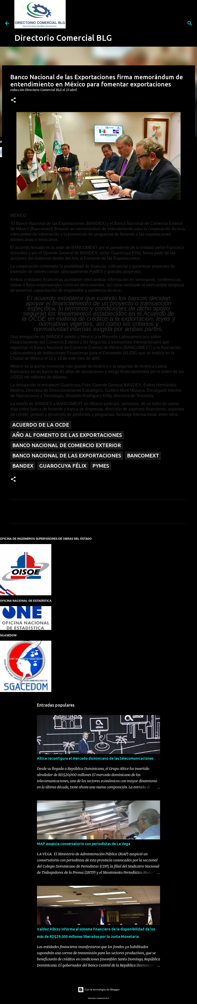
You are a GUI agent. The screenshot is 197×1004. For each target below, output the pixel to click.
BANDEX (22, 466)
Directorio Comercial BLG (63, 37)
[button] (13, 100)
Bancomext (143, 455)
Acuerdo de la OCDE (40, 425)
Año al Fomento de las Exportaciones (67, 435)
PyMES (100, 466)
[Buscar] (119, 23)
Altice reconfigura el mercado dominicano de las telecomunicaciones (95, 758)
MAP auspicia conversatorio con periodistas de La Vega (83, 844)
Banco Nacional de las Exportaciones (66, 455)
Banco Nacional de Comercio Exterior (66, 445)
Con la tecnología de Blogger (102, 989)
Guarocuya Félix (62, 466)
